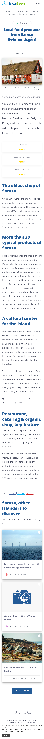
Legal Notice (30, 723)
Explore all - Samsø (22, 691)
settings (20, 731)
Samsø (23, 23)
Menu (40, 4)
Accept (6, 735)
